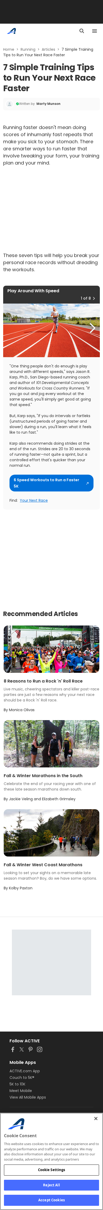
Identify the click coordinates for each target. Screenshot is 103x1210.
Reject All (51, 1185)
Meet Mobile (21, 1090)
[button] (94, 298)
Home (8, 49)
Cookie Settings (51, 1169)
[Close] (96, 1118)
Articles (48, 49)
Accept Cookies (51, 1200)
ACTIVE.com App (25, 1071)
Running (28, 49)
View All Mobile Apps (28, 1097)
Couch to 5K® (22, 1077)
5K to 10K (17, 1084)
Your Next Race (34, 500)
